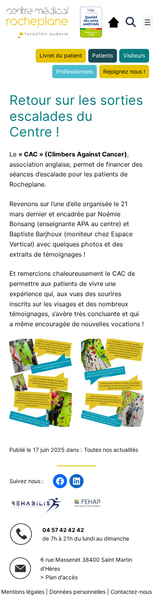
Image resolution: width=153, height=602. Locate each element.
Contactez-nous (131, 591)
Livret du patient (61, 55)
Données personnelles (77, 591)
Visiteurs (134, 55)
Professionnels (74, 71)
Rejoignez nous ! (124, 71)
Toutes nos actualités (111, 449)
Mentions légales (22, 591)
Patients (102, 55)
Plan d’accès (62, 577)
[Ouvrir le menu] (147, 22)
